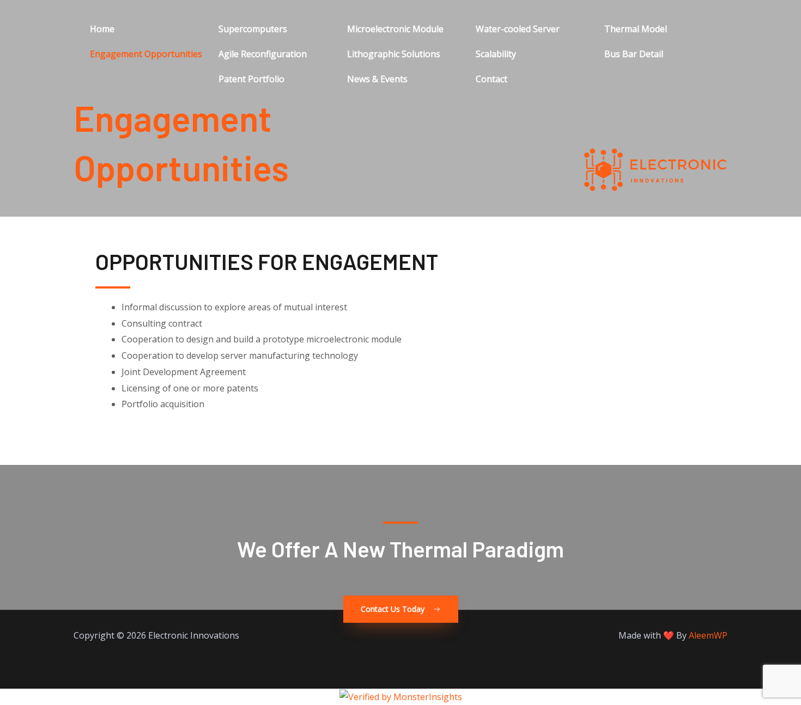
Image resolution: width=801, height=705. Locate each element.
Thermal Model (635, 29)
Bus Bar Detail (633, 54)
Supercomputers (253, 29)
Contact (491, 79)
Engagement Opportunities (146, 54)
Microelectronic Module (395, 29)
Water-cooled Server (518, 29)
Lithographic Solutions (393, 54)
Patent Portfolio (251, 79)
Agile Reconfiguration (263, 54)
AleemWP (708, 635)
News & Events (377, 79)
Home (102, 29)
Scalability (496, 54)
